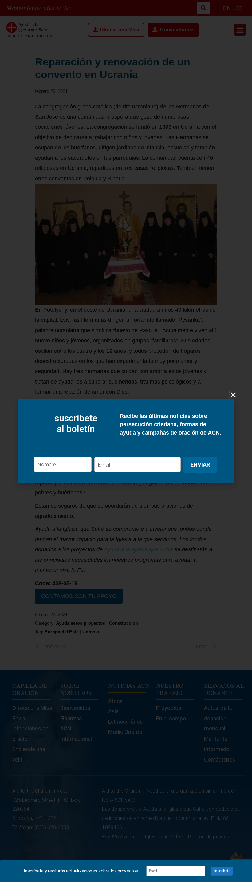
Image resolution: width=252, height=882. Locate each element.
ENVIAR (200, 464)
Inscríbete (222, 871)
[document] (126, 441)
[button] (233, 395)
